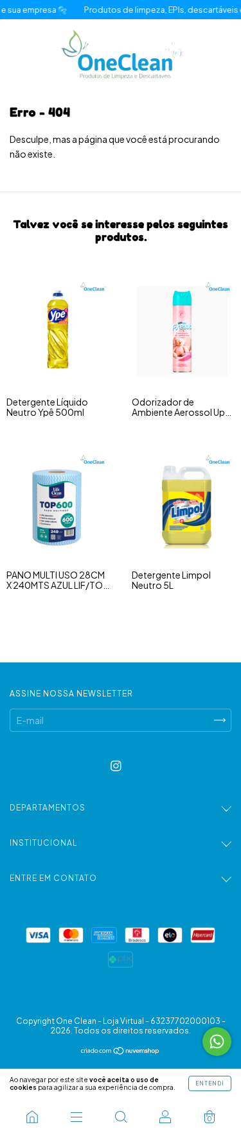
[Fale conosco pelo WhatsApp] (216, 1041)
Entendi (209, 1083)
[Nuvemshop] (120, 1051)
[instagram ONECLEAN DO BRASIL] (116, 765)
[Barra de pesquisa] (120, 1116)
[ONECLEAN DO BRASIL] (32, 1116)
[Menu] (76, 1116)
